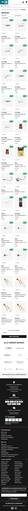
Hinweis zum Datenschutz (7, 456)
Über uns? (3, 444)
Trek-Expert (17, 475)
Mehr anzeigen (14, 336)
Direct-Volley (4, 467)
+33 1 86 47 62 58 (14, 391)
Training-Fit (17, 474)
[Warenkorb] (26, 2)
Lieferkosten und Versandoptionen (10, 454)
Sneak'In (17, 468)
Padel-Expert (18, 462)
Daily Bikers (4, 463)
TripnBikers (17, 479)
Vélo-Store (17, 481)
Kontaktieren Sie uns (14, 386)
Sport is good (18, 472)
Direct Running (5, 465)
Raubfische (9, 9)
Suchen (8, 6)
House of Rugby (5, 477)
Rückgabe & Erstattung (7, 449)
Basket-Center (4, 462)
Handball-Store (5, 475)
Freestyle (17, 213)
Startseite (3, 9)
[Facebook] (12, 508)
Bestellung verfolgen (6, 435)
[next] (27, 359)
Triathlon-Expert (19, 477)
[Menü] (1, 6)
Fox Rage (4, 36)
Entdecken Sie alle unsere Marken (14, 374)
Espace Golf (4, 468)
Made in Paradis (5, 481)
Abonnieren (14, 498)
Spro (16, 163)
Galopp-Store (4, 472)
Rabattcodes (4, 439)
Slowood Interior (19, 465)
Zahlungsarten (5, 453)
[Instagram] (16, 508)
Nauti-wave (4, 482)
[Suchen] (5, 6)
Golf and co (4, 474)
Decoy (3, 190)
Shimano (3, 293)
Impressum (4, 451)
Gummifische (17, 9)
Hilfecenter (4, 434)
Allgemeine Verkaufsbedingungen (9, 447)
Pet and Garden (19, 463)
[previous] (1, 359)
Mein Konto (4, 432)
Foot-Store (4, 470)
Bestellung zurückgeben (14, 413)
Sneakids (17, 470)
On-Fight (3, 484)
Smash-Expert (18, 467)
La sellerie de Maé (6, 479)
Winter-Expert (18, 482)
